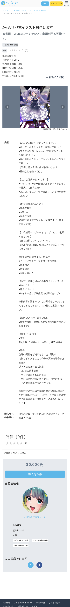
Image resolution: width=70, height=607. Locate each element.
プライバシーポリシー (23, 602)
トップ (5, 10)
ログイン (45, 3)
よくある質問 (54, 602)
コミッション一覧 (19, 10)
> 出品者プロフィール (35, 517)
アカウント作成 (56, 3)
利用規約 (6, 602)
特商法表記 (40, 602)
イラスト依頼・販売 (38, 10)
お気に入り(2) (56, 77)
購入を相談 (35, 474)
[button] (7, 107)
